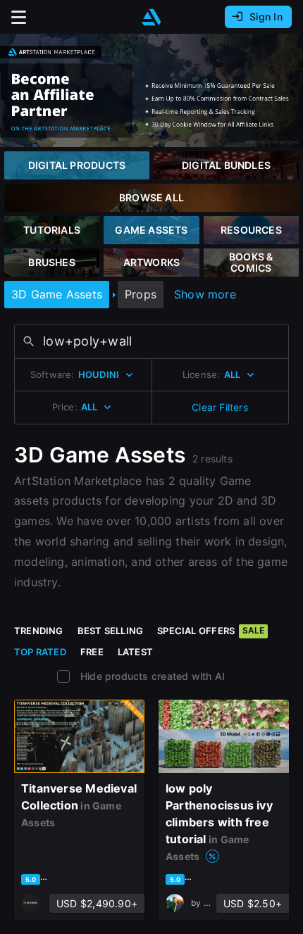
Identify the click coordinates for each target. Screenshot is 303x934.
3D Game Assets (56, 294)
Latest (135, 651)
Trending (38, 630)
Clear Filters (220, 407)
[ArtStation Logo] (151, 17)
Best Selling (111, 630)
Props (140, 294)
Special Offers (210, 630)
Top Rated (40, 651)
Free (92, 651)
